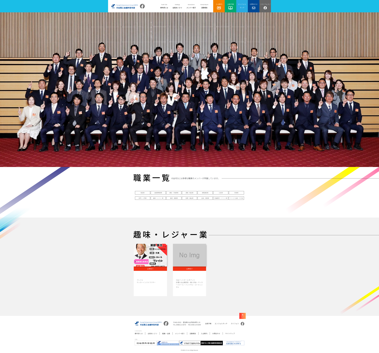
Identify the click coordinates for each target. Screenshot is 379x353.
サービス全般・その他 (236, 198)
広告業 (221, 193)
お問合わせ (216, 333)
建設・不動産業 (173, 193)
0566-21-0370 (181, 324)
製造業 (142, 193)
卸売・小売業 (142, 198)
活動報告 (193, 333)
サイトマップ (230, 333)
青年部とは (139, 333)
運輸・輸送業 (189, 193)
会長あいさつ (152, 333)
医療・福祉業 (189, 198)
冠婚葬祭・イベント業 (220, 198)
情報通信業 (205, 193)
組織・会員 (166, 333)
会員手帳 (208, 323)
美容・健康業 (174, 198)
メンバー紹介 (180, 333)
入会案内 (204, 333)
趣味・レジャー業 (158, 198)
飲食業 (236, 193)
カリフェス (235, 323)
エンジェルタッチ (221, 323)
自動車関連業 (158, 193)
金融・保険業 (205, 198)
